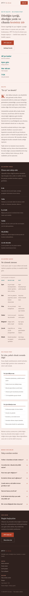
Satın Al (24, 3)
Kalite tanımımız (5, 563)
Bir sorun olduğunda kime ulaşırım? (12, 504)
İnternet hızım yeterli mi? (9, 491)
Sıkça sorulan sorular (6, 577)
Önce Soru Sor (8, 540)
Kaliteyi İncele (8, 48)
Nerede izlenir (4, 566)
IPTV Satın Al (7, 42)
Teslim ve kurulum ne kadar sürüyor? (12, 460)
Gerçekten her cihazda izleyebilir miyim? (11, 466)
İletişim (3, 580)
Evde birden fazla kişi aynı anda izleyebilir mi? (10, 498)
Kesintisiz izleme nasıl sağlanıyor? (11, 478)
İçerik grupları (4, 568)
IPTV (6, 3)
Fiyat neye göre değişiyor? (9, 472)
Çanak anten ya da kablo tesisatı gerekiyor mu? (11, 485)
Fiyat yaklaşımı (4, 571)
